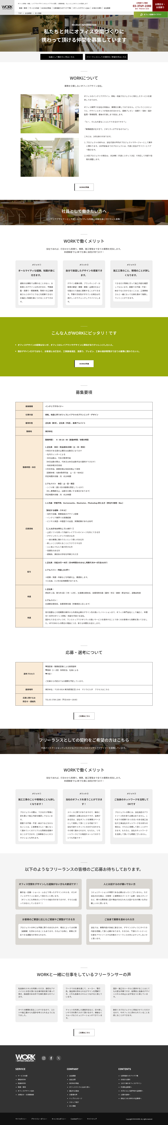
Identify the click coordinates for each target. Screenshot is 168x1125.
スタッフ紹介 (74, 1102)
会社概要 (107, 8)
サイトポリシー (21, 1119)
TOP (20, 13)
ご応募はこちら (84, 716)
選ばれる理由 (74, 1091)
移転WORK (22, 1079)
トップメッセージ (75, 1098)
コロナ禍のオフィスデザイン (131, 1083)
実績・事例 (23, 8)
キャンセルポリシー (59, 1119)
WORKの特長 (46, 8)
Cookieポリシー (77, 1119)
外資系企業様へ (126, 1087)
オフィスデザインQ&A (81, 8)
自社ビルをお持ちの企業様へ (131, 1098)
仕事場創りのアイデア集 (62, 8)
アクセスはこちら (102, 689)
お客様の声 (73, 1094)
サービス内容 (34, 8)
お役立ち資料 (96, 8)
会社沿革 (72, 1079)
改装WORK (22, 1083)
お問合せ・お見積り (160, 6)
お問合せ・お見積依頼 (26, 1094)
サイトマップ (92, 1119)
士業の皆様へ (125, 1094)
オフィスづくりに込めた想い (79, 1087)
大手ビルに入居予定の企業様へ (132, 1091)
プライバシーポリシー (39, 1119)
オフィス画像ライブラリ (152, 14)
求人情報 (72, 1106)
